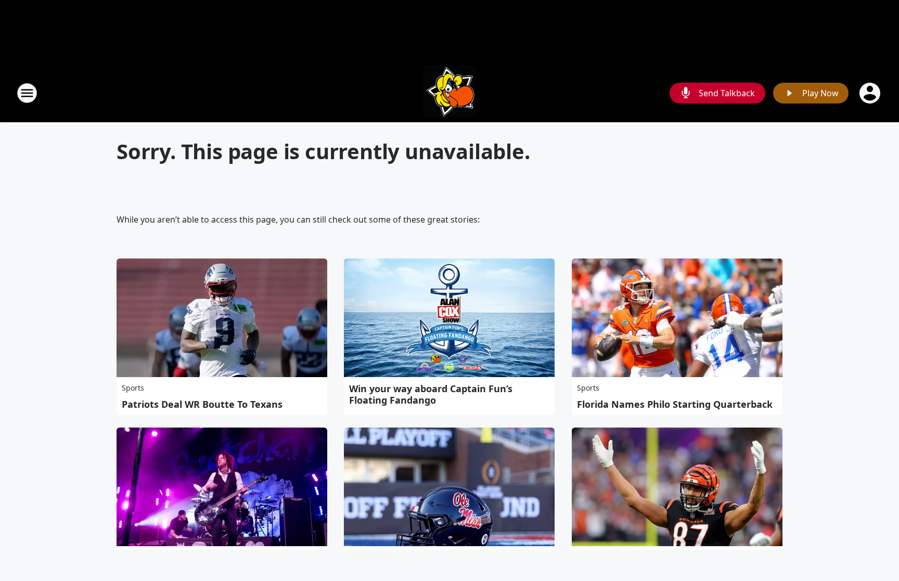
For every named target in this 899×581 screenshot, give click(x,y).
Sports (133, 388)
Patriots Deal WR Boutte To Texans (202, 404)
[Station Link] (449, 93)
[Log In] (870, 93)
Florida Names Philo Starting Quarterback (675, 404)
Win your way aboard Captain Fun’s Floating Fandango (430, 394)
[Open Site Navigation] (27, 93)
